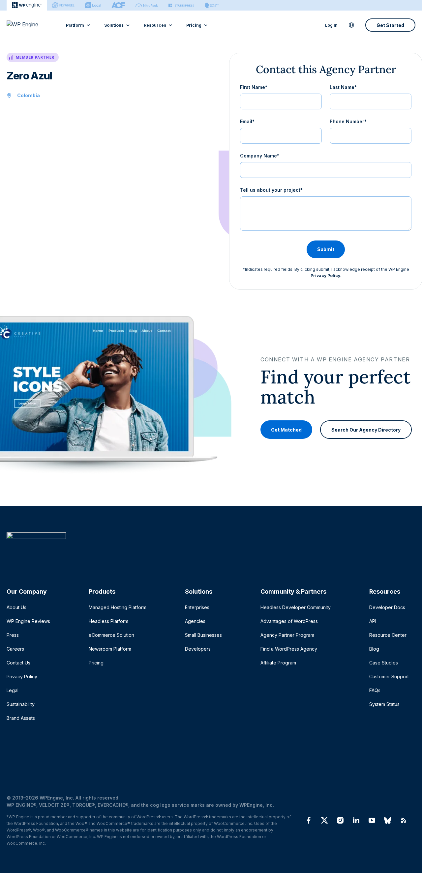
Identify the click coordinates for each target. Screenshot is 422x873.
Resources (155, 25)
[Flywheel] (63, 5)
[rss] (403, 820)
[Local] (93, 5)
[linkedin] (356, 820)
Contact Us (18, 662)
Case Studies (383, 662)
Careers (15, 649)
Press (13, 635)
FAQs (374, 690)
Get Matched (286, 429)
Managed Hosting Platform (117, 607)
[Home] (208, 549)
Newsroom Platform (110, 649)
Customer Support (389, 676)
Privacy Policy (325, 275)
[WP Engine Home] (31, 25)
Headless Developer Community (295, 607)
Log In (331, 25)
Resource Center (388, 635)
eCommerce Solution (111, 635)
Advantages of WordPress (289, 621)
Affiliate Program (278, 662)
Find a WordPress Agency (288, 649)
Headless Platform (108, 621)
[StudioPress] (181, 5)
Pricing (193, 25)
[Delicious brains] (212, 5)
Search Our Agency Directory (366, 429)
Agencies (195, 621)
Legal (12, 690)
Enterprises (197, 607)
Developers (198, 649)
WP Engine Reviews (28, 621)
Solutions (114, 25)
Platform (75, 25)
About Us (16, 607)
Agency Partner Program (287, 635)
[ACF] (118, 5)
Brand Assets (21, 718)
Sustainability (21, 704)
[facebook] (308, 820)
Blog (374, 649)
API (372, 621)
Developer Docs (387, 607)
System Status (384, 704)
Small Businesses (203, 635)
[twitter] (324, 820)
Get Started (390, 25)
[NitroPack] (146, 5)
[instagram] (340, 820)
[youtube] (372, 820)
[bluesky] (387, 820)
